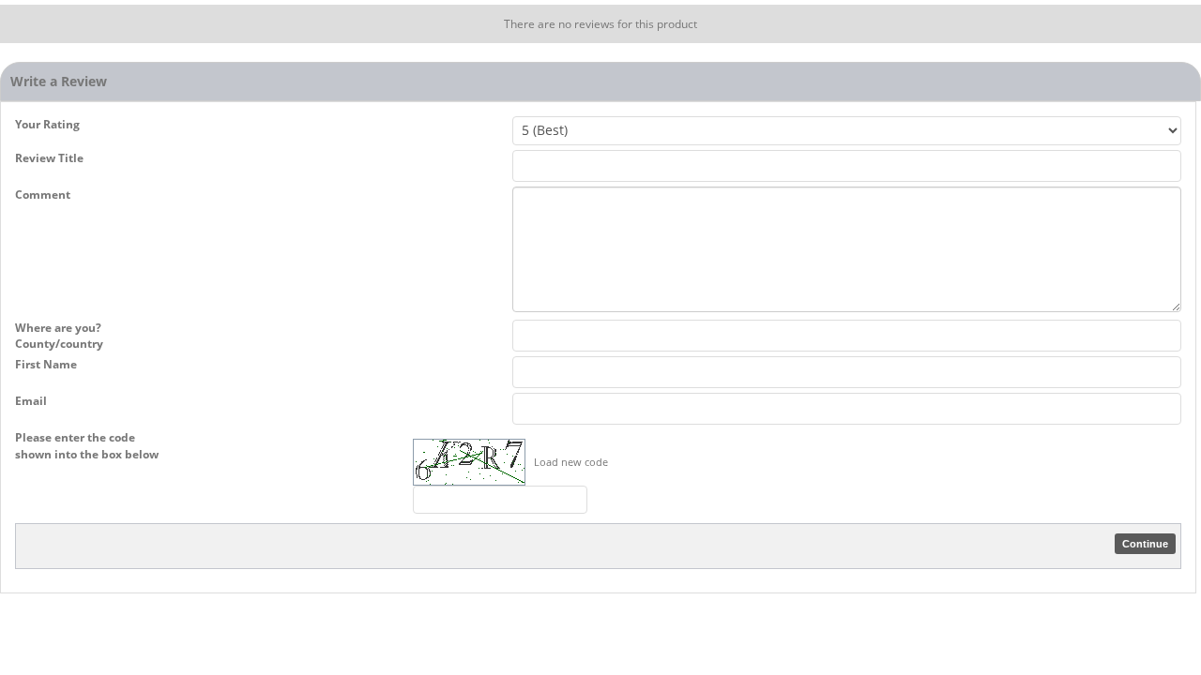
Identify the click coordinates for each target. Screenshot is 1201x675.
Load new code (571, 462)
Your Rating (47, 124)
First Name (46, 364)
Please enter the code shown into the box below (87, 445)
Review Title (49, 158)
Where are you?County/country (59, 336)
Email (31, 401)
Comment (42, 194)
